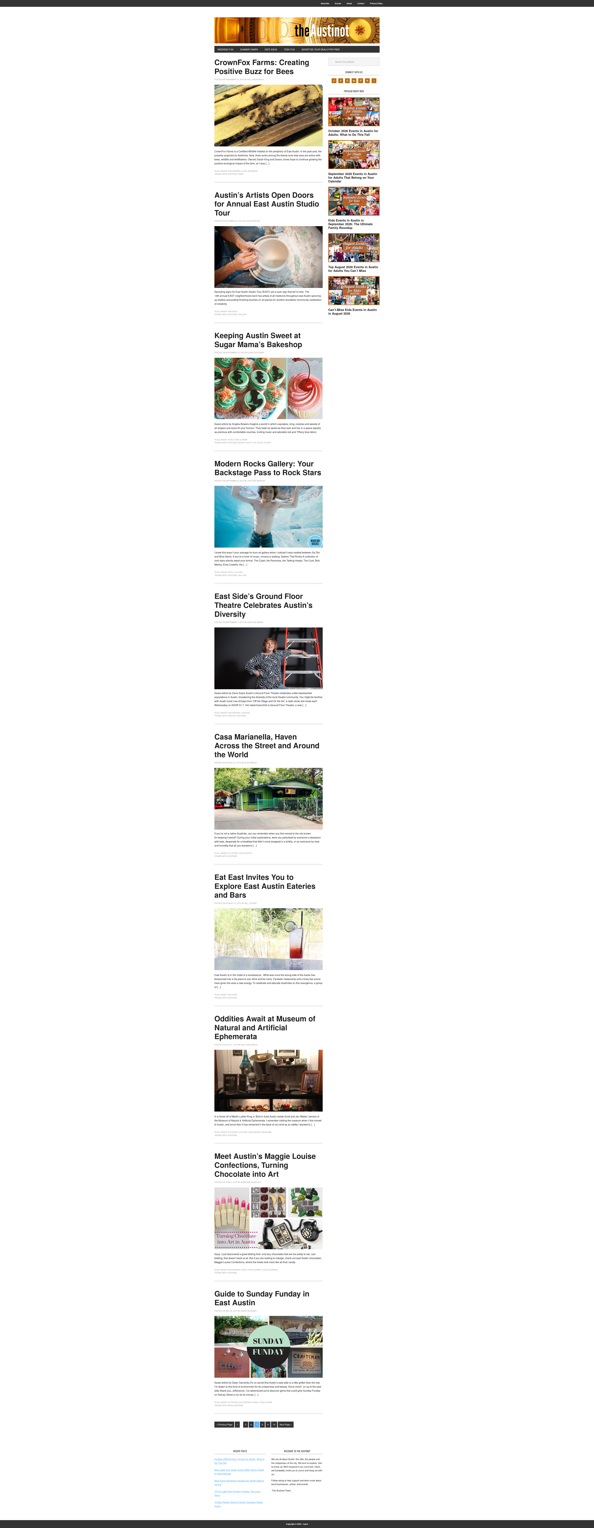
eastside (232, 174)
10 (274, 1424)
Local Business (249, 171)
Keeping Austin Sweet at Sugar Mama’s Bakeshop (258, 339)
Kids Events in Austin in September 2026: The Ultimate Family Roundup (350, 224)
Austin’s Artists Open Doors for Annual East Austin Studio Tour (266, 203)
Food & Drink (240, 439)
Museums (266, 1132)
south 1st (251, 442)
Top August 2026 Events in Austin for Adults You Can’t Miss (353, 269)
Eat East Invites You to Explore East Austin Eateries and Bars (265, 886)
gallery (242, 314)
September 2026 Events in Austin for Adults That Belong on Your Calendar (352, 177)
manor (241, 442)
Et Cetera (233, 853)
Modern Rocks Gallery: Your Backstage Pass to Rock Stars (267, 468)
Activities (233, 1132)
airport (232, 715)
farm (240, 174)
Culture (238, 572)
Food (230, 439)
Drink (255, 1402)
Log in (305, 1524)
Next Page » (286, 1424)
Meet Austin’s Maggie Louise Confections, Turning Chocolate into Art (265, 1164)
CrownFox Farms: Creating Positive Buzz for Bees (261, 66)
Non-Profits (245, 853)
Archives (232, 311)
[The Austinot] (297, 30)
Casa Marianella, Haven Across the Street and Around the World (266, 745)
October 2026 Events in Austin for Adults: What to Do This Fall (353, 133)
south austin (264, 442)
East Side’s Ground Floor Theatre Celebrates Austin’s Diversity (263, 605)
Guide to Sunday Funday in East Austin (261, 1298)
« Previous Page (224, 1424)
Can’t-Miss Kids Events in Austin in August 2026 (352, 311)
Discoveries (234, 171)
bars (230, 1405)
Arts (230, 572)
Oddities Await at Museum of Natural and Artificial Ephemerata (264, 1027)
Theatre (245, 712)
